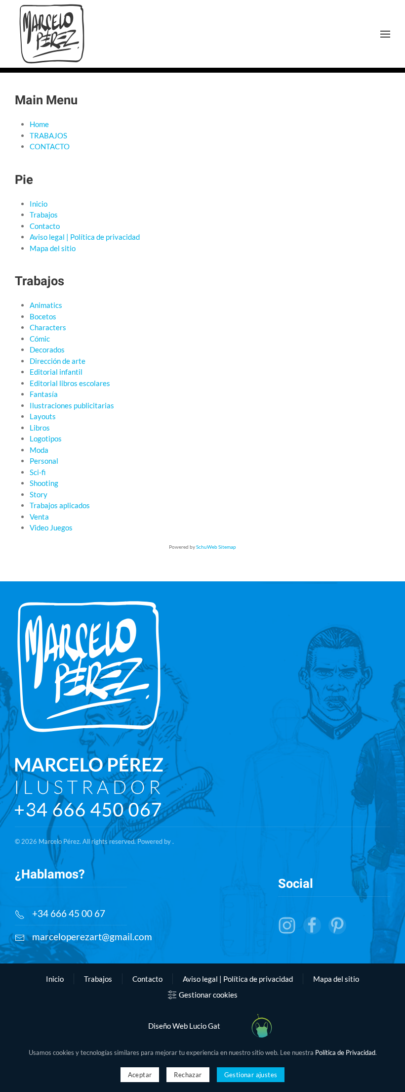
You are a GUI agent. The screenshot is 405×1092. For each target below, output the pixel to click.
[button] (385, 34)
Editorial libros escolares (70, 383)
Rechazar (188, 1075)
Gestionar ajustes (251, 1075)
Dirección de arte (57, 360)
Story (38, 494)
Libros (40, 427)
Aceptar (140, 1075)
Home (39, 124)
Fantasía (44, 394)
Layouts (43, 416)
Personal (44, 460)
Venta (39, 516)
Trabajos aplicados (60, 505)
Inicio (38, 203)
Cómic (40, 338)
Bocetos (43, 316)
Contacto (45, 225)
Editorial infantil (56, 371)
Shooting (44, 483)
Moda (39, 449)
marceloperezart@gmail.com (92, 936)
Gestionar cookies (208, 994)
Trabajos (44, 214)
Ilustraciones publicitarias (72, 405)
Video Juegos (51, 527)
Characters (48, 327)
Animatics (46, 305)
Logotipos (46, 438)
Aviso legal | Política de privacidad (85, 236)
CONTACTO (50, 146)
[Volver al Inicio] (52, 34)
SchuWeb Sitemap (216, 547)
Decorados (47, 349)
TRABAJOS (48, 135)
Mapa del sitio (53, 248)
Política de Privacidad (345, 1052)
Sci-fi (38, 472)
